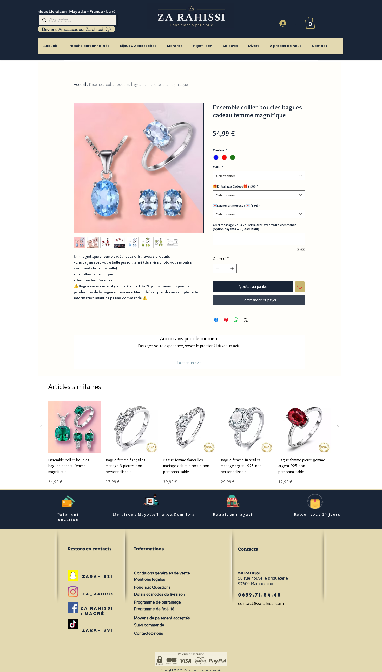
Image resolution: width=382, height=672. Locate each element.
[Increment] (232, 268)
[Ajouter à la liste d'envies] (300, 286)
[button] (310, 23)
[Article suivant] (338, 427)
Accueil (80, 84)
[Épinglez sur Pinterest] (226, 320)
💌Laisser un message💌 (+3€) (237, 205)
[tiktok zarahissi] (73, 624)
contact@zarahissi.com (261, 603)
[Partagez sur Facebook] (216, 320)
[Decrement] (217, 268)
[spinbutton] (224, 268)
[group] (189, 443)
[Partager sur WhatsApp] (236, 320)
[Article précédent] (41, 427)
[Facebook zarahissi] (73, 607)
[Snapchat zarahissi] (73, 575)
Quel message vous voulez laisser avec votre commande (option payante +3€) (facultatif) (255, 227)
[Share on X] (246, 320)
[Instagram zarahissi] (73, 591)
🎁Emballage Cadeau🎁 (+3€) (235, 186)
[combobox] (259, 175)
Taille (218, 167)
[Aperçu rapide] (74, 427)
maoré (94, 613)
